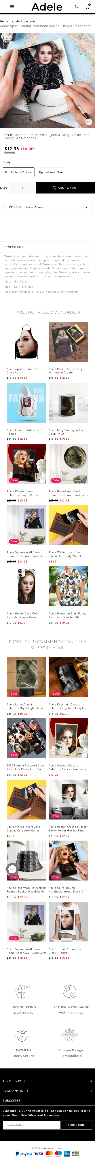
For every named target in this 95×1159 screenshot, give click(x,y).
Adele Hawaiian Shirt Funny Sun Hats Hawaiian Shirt (67, 615)
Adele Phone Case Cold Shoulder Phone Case (22, 615)
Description (14, 247)
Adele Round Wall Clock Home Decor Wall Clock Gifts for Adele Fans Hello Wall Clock (68, 496)
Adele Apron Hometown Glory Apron (23, 371)
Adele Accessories (24, 21)
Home (4, 21)
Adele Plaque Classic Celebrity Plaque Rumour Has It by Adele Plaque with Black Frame (25, 496)
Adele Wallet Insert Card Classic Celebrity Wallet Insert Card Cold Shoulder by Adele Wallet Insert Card (26, 832)
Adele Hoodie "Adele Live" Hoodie (25, 432)
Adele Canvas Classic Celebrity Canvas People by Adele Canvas (67, 769)
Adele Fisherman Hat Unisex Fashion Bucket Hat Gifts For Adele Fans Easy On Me (26, 891)
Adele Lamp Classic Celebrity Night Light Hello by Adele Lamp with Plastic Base (25, 710)
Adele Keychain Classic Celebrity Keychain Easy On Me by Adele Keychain (67, 708)
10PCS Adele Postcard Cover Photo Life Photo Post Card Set (26, 769)
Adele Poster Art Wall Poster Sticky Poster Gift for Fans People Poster (68, 830)
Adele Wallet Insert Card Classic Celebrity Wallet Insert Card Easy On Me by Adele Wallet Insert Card (67, 557)
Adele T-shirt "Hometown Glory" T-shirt (66, 951)
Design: (8, 162)
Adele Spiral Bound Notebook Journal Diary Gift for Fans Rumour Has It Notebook (67, 893)
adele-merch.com (52, 1148)
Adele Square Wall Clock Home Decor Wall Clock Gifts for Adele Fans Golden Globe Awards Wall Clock (26, 557)
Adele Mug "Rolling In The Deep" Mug (66, 432)
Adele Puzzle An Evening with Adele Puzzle (65, 371)
